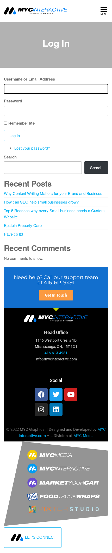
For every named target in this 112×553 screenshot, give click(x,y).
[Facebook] (41, 394)
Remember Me (21, 123)
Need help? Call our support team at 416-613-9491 (56, 280)
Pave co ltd (13, 234)
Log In (14, 135)
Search (10, 157)
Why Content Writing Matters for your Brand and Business (53, 193)
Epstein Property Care (23, 225)
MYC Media (83, 435)
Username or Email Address (29, 79)
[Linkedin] (56, 409)
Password (13, 101)
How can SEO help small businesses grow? (41, 202)
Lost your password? (32, 148)
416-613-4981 (56, 353)
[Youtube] (70, 394)
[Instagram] (41, 409)
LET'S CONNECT (40, 537)
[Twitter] (56, 394)
